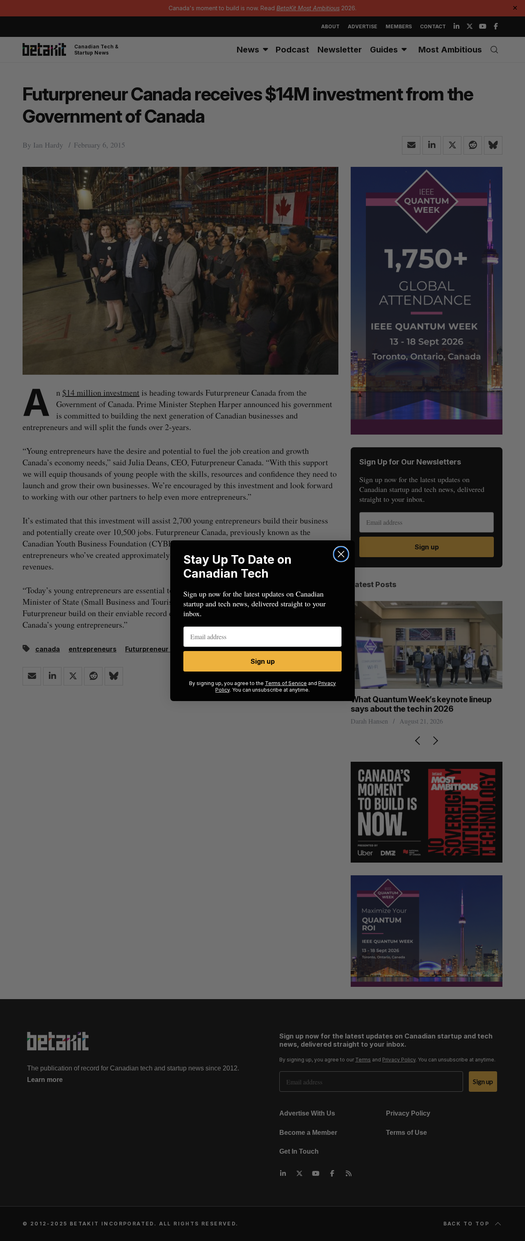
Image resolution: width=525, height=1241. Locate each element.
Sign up (263, 661)
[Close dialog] (341, 554)
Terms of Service (286, 683)
